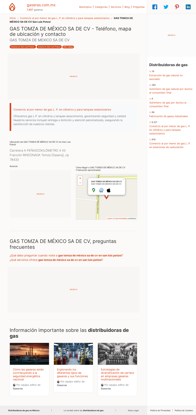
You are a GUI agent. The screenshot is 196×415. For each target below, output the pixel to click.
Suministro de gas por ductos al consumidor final (167, 104)
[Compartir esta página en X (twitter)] (166, 6)
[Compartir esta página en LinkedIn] (188, 6)
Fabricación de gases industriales (168, 116)
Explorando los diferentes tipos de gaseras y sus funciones (72, 373)
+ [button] (80, 178)
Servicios (116, 6)
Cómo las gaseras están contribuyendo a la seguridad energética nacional (28, 374)
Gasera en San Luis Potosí (49, 47)
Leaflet (109, 218)
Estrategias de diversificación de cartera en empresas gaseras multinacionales (117, 374)
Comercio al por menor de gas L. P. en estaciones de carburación (169, 145)
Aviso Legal (133, 410)
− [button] (80, 183)
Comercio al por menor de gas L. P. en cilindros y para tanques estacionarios (65, 18)
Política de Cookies (184, 410)
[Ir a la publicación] (29, 354)
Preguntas (139, 6)
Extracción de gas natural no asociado (166, 77)
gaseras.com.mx (41, 5)
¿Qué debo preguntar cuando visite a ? (66, 255)
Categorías (101, 6)
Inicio (13, 18)
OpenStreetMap (121, 218)
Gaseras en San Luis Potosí (22, 47)
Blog (127, 6)
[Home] (12, 6)
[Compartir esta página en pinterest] (177, 6)
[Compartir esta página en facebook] (154, 6)
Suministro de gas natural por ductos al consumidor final (170, 90)
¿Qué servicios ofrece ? (56, 259)
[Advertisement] (73, 76)
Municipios (85, 6)
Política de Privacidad (160, 410)
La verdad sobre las (84, 410)
